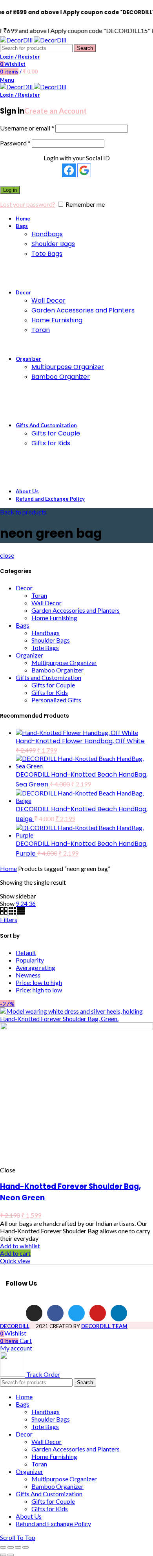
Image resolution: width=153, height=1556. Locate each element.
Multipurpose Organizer (64, 662)
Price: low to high (39, 982)
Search (85, 48)
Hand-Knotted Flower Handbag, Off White (80, 741)
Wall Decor (46, 602)
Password (15, 143)
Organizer (29, 655)
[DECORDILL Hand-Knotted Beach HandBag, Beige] (84, 800)
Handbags (45, 632)
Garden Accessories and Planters (75, 610)
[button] (15, 1253)
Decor (24, 588)
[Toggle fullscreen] (18, 1547)
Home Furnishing (54, 617)
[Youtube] (97, 1313)
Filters (8, 919)
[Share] (10, 1547)
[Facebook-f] (55, 1313)
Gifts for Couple (53, 685)
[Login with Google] (84, 170)
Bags (22, 625)
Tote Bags (45, 647)
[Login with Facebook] (69, 170)
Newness (28, 975)
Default (26, 952)
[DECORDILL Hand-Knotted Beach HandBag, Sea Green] (84, 766)
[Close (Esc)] (3, 1547)
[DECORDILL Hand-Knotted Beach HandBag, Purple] (84, 835)
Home (8, 868)
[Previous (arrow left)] (3, 1555)
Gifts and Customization (48, 677)
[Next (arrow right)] (10, 1555)
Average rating (35, 967)
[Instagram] (34, 1313)
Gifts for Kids (49, 692)
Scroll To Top (17, 1537)
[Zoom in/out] (25, 1547)
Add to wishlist (20, 1245)
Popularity (30, 960)
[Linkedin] (119, 1313)
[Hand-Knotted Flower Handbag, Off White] (77, 732)
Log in (10, 190)
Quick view (15, 1260)
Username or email (27, 128)
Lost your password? (27, 204)
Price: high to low (39, 990)
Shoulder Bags (50, 640)
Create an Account (55, 111)
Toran (39, 595)
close (7, 555)
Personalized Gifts (56, 700)
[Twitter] (76, 1313)
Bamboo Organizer (57, 670)
